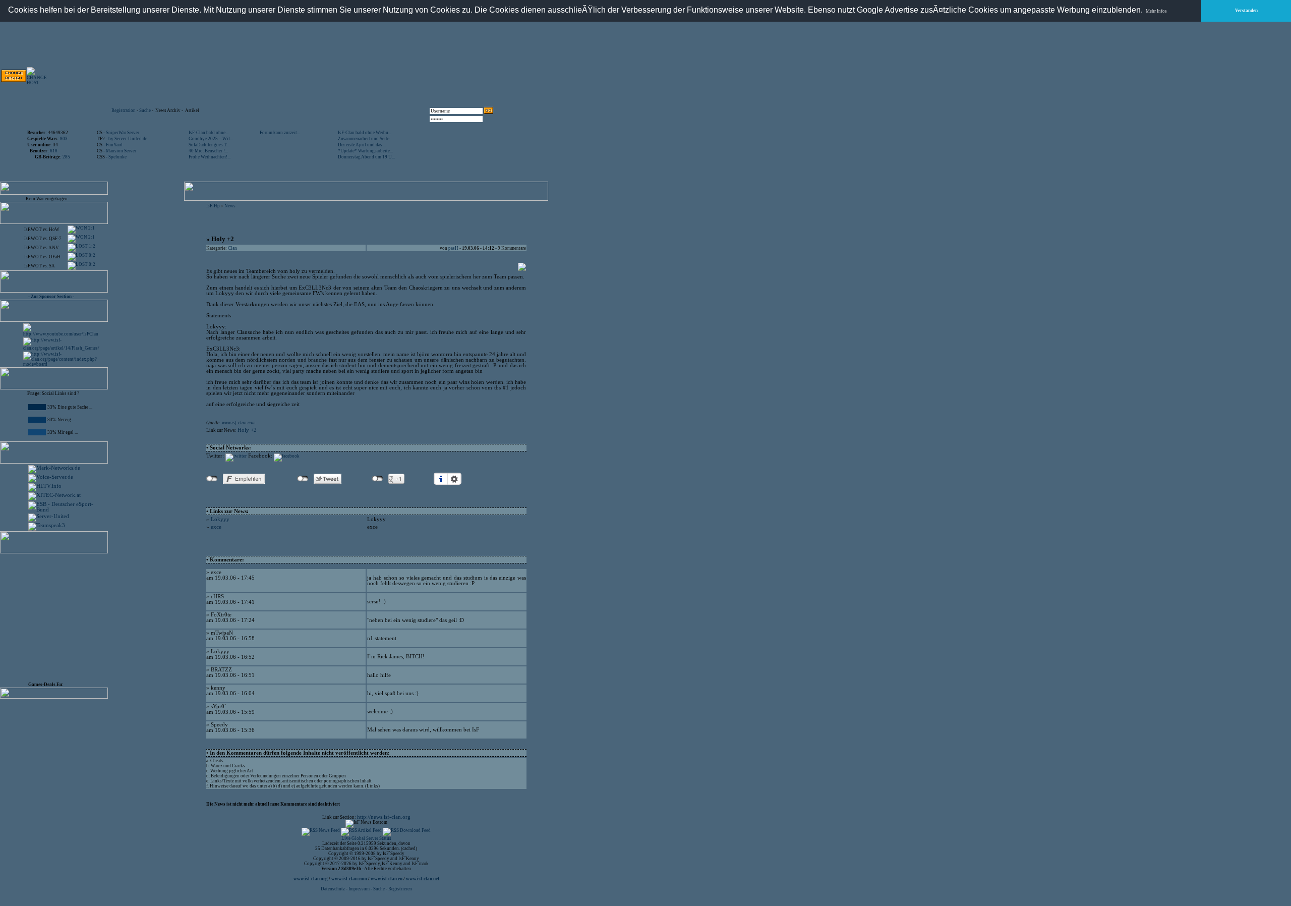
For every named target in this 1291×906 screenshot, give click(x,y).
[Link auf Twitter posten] (236, 456)
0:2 (91, 255)
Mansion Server (121, 150)
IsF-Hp (213, 205)
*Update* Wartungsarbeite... (365, 150)
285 (66, 156)
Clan (232, 248)
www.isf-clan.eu (386, 878)
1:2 (91, 246)
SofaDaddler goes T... (209, 144)
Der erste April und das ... (362, 144)
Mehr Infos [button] (1156, 11)
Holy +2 (247, 430)
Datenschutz (333, 888)
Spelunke (117, 156)
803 (64, 138)
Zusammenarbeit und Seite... (365, 138)
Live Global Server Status (366, 838)
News (230, 205)
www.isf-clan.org (311, 878)
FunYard (114, 144)
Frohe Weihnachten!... (209, 156)
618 (53, 150)
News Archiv (168, 110)
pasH (453, 248)
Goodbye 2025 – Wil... (211, 138)
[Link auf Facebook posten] (287, 456)
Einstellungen (454, 479)
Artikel (192, 110)
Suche (145, 110)
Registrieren (400, 888)
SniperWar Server (122, 132)
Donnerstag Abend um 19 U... (366, 156)
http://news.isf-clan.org (383, 817)
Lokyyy (220, 519)
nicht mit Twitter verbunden (303, 479)
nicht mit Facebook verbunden (212, 479)
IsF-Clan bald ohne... (208, 132)
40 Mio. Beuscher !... (208, 150)
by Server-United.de (127, 138)
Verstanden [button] (1246, 10)
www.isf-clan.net (422, 878)
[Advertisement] (379, 76)
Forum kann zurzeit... (280, 132)
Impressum (359, 888)
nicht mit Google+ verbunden (377, 479)
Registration (123, 110)
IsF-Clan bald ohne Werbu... (364, 132)
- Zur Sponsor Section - (51, 296)
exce (216, 527)
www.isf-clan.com (239, 422)
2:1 (91, 228)
